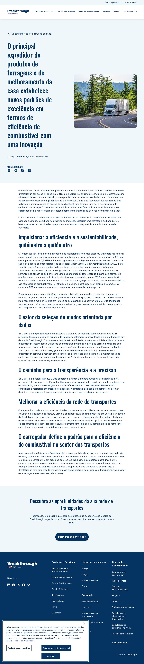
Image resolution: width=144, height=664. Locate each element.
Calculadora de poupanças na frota (121, 626)
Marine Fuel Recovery (62, 577)
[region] (45, 641)
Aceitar (50, 656)
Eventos (106, 12)
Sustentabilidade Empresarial (90, 615)
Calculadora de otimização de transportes (119, 616)
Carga (84, 574)
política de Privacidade (24, 641)
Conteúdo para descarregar (119, 573)
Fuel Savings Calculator (123, 607)
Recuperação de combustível (32, 156)
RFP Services (58, 595)
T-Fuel (54, 607)
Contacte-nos (120, 642)
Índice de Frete (119, 581)
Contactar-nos (130, 12)
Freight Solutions (60, 589)
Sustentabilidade (90, 580)
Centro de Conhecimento (120, 564)
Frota (84, 586)
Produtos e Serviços (63, 562)
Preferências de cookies (19, 648)
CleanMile (56, 613)
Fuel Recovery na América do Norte (60, 570)
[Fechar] (84, 623)
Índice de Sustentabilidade (120, 588)
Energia (85, 569)
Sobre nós (117, 12)
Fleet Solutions (59, 601)
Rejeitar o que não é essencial (56, 648)
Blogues (116, 595)
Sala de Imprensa (90, 602)
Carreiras (86, 607)
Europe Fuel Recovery (62, 583)
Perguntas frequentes (92, 622)
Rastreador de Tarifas (122, 634)
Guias (114, 601)
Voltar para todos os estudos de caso (31, 33)
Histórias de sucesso (66, 12)
